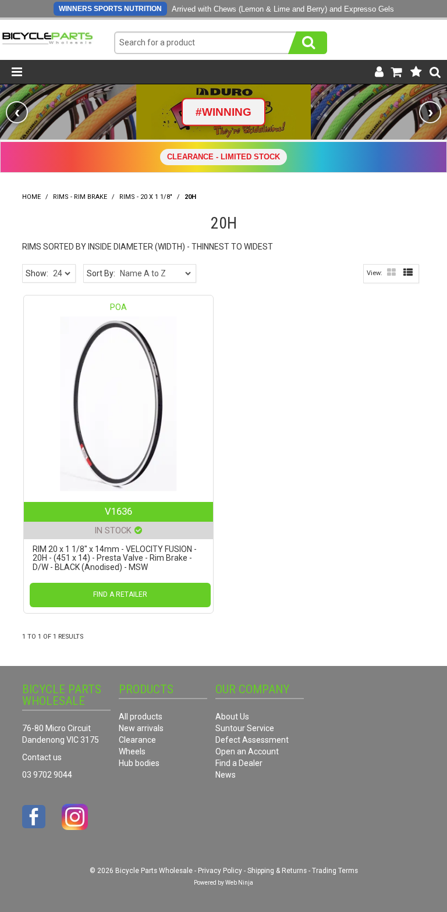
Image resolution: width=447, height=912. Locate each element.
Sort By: (101, 273)
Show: (37, 273)
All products (140, 716)
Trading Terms (335, 871)
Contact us (42, 757)
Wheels (132, 751)
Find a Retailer (120, 594)
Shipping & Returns (277, 871)
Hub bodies (139, 763)
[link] (223, 112)
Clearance (137, 739)
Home (31, 197)
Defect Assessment (252, 739)
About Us (232, 716)
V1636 (118, 511)
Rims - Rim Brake (80, 197)
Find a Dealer (238, 763)
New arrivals (141, 728)
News (225, 774)
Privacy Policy (220, 871)
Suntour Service (244, 728)
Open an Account (247, 751)
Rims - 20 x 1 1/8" (145, 197)
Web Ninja (239, 882)
